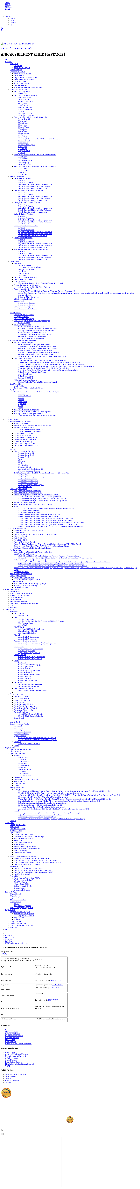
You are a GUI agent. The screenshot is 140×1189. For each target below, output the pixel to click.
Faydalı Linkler (15, 876)
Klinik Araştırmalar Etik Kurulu (25, 451)
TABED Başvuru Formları (27, 479)
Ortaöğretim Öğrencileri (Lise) (24, 554)
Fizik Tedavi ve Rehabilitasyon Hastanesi (28, 87)
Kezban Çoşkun (24, 765)
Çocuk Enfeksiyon (24, 678)
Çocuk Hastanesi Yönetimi (23, 238)
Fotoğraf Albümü (20, 783)
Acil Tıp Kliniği (19, 613)
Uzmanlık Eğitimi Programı (23, 433)
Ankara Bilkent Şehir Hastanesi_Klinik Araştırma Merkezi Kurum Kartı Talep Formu (47, 524)
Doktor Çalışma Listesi (17, 825)
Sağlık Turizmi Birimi (17, 753)
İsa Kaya (21, 135)
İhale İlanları (22, 271)
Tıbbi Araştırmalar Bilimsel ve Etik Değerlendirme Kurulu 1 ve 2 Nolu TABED (41, 473)
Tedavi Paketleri (15, 752)
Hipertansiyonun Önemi (22, 852)
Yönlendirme (9, 823)
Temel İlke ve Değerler (22, 68)
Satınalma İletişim (24, 265)
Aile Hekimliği (19, 627)
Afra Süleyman (23, 773)
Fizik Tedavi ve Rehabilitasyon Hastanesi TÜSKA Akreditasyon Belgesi (43, 356)
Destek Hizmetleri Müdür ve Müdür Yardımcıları (35, 186)
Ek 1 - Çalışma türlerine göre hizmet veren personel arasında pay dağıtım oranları (46, 508)
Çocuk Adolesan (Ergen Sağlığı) (29, 665)
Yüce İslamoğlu (23, 761)
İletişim (20, 408)
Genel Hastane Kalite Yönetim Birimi (31, 327)
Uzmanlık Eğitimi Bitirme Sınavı (25, 437)
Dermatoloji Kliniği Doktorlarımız (30, 684)
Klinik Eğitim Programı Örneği (24, 443)
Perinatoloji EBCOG (25, 378)
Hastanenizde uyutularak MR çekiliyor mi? (29, 868)
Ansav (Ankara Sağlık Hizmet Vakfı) (27, 878)
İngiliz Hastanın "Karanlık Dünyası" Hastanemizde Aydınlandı (40, 815)
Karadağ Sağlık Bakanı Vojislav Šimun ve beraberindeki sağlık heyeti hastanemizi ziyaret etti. (50, 793)
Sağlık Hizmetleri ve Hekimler (20, 750)
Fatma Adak (22, 131)
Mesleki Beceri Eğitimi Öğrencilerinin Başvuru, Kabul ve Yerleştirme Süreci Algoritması (48, 556)
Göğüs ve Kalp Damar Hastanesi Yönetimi (29, 190)
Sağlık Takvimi (19, 918)
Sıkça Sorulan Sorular (21, 572)
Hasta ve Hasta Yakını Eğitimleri (25, 542)
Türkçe (7, 3)
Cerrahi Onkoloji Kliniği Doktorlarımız (31, 657)
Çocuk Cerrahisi (24, 668)
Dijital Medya (10, 910)
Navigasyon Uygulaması (22, 906)
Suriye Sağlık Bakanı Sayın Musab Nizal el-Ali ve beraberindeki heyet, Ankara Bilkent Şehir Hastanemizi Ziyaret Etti (59, 801)
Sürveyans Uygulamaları (22, 732)
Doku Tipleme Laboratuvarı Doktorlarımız (33, 690)
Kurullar (21, 398)
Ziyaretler (17, 789)
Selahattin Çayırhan (25, 164)
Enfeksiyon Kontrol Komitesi (20, 724)
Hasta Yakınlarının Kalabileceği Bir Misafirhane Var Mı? (33, 872)
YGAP (12, 605)
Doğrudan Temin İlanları (26, 269)
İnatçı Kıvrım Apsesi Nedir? (23, 835)
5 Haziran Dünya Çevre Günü (28, 297)
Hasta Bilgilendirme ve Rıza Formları (27, 864)
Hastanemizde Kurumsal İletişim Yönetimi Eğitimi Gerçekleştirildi (41, 283)
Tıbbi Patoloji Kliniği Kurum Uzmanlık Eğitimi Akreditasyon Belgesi (42, 360)
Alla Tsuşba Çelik (24, 775)
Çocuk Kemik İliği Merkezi (23, 704)
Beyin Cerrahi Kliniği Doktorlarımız (30, 649)
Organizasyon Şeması (17, 72)
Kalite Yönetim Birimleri (22, 325)
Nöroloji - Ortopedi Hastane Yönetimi (27, 202)
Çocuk (16, 661)
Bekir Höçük (22, 172)
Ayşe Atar (21, 153)
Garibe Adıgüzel (24, 141)
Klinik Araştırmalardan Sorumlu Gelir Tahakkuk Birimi (33, 504)
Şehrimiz (13, 821)
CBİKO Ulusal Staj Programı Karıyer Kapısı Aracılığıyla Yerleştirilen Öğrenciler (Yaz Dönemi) (51, 564)
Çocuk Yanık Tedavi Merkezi (24, 710)
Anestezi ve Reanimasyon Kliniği (25, 641)
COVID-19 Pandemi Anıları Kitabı (22, 925)
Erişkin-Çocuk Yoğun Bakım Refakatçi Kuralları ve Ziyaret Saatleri (37, 862)
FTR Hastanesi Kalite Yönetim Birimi (31, 338)
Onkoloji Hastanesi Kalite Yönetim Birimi (32, 336)
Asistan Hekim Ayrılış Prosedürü (29, 431)
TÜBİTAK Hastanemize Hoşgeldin (26, 410)
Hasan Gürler (23, 123)
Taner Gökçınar (23, 99)
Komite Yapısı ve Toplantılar (24, 730)
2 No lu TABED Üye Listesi (28, 483)
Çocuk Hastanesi (20, 81)
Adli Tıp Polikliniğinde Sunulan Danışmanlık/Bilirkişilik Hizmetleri (41, 621)
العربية (7, 9)
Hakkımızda (18, 66)
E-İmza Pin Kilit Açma (22, 890)
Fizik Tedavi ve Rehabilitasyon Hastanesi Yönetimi (31, 249)
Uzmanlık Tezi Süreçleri (22, 435)
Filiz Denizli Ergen (25, 97)
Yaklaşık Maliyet (24, 273)
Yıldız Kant (22, 129)
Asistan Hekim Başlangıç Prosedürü (30, 429)
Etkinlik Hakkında (24, 396)
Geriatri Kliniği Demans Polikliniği (30, 714)
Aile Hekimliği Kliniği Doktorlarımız (31, 629)
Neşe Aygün (22, 767)
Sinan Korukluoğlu (25, 107)
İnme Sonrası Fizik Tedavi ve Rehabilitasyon (29, 837)
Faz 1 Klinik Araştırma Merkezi (25, 502)
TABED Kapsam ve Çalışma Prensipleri (32, 477)
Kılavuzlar (22, 461)
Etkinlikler (17, 742)
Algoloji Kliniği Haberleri (27, 639)
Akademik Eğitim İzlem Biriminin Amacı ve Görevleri (33, 425)
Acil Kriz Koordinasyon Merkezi (25, 277)
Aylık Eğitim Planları (21, 540)
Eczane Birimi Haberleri (26, 305)
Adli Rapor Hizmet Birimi (23, 279)
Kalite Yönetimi (15, 313)
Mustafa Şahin (23, 121)
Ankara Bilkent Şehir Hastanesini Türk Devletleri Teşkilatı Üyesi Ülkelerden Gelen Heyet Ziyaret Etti (53, 809)
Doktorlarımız (23, 615)
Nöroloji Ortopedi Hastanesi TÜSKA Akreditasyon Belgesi (38, 352)
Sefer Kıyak (22, 147)
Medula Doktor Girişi (21, 884)
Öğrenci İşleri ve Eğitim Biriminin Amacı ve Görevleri (33, 552)
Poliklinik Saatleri (16, 831)
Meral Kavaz (22, 125)
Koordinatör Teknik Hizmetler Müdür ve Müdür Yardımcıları (35, 166)
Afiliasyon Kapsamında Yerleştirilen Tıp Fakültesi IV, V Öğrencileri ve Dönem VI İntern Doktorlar (52, 566)
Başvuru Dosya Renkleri (26, 453)
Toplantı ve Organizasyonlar (24, 914)
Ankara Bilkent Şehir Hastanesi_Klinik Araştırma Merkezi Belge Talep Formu (45, 520)
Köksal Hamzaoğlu (25, 109)
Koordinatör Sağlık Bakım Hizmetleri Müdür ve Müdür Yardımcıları (37, 139)
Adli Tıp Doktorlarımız (26, 619)
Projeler (12, 390)
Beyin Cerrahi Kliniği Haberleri (29, 653)
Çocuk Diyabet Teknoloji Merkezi (30, 674)
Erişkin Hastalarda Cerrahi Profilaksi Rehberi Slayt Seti (37, 740)
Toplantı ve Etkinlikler (26, 916)
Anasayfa (21, 394)
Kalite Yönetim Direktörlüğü (24, 319)
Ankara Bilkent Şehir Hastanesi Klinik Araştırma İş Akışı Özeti (40, 497)
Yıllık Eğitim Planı (20, 538)
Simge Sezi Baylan (25, 769)
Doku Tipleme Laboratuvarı (23, 688)
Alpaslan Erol (23, 111)
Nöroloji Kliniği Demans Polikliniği (30, 716)
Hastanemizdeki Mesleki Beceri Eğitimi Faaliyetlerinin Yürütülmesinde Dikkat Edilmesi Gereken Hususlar (55, 558)
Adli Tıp (17, 617)
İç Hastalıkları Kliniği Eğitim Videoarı (27, 580)
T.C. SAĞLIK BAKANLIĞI (16, 48)
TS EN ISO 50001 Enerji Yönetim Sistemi (28, 388)
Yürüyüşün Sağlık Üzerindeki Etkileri (27, 848)
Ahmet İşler (22, 157)
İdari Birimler (14, 261)
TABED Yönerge (24, 475)
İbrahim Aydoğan (24, 163)
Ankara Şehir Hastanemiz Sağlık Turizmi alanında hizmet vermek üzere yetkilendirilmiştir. (49, 813)
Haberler (17, 811)
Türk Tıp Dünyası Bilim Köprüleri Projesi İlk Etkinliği (37, 416)
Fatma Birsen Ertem (25, 161)
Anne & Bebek (15, 722)
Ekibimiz (17, 755)
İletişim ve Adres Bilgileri (23, 441)
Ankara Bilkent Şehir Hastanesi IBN (31, 469)
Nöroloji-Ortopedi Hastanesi (24, 79)
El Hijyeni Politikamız (21, 317)
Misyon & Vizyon (16, 70)
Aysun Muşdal (23, 159)
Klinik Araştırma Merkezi (18, 489)
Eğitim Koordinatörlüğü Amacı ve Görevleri (29, 530)
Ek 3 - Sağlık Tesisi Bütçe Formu (29, 512)
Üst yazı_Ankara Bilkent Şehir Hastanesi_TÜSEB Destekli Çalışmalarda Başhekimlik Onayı (50, 526)
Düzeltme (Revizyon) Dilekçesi (29, 471)
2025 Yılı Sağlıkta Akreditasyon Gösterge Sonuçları (32, 321)
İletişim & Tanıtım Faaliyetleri (20, 912)
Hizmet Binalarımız (12, 589)
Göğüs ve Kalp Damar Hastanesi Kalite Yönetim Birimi (37, 329)
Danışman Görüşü (24, 467)
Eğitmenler (22, 404)
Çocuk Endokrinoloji (25, 676)
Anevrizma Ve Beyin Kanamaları (25, 846)
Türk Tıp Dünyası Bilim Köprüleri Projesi (28, 414)
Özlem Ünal (22, 103)
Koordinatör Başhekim (22, 91)
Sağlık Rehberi (15, 833)
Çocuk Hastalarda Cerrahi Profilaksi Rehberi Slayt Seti (37, 738)
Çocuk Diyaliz (19, 702)
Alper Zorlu (22, 168)
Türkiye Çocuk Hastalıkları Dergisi (26, 585)
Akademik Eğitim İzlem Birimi (20, 421)
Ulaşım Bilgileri (15, 898)
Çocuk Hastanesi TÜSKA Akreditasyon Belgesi (35, 350)
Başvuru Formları (24, 457)
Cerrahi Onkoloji (20, 655)
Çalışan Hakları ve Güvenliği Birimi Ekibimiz (34, 287)
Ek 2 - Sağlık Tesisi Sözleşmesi (29, 510)
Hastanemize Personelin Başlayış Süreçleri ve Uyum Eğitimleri (35, 534)
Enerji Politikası (19, 386)
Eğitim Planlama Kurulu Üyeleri (25, 439)
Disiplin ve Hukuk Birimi (23, 299)
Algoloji (17, 635)
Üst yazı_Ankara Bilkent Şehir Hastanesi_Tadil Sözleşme (38, 516)
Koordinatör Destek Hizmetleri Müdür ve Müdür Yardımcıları (35, 155)
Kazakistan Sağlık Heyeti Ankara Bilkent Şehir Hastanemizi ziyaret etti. (43, 797)
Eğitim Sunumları (20, 736)
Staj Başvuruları (15, 550)
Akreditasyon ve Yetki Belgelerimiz (26, 779)
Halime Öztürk (23, 133)
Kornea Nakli (18, 840)
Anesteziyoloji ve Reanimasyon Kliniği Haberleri (35, 645)
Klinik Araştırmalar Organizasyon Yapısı (28, 493)
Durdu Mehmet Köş (25, 113)
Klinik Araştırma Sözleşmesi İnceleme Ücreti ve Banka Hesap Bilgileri (42, 500)
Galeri (20, 406)
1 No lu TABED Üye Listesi (28, 481)
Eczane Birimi (19, 301)
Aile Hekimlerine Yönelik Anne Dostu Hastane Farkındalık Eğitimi (37, 392)
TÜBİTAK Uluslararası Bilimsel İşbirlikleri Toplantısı (32, 412)
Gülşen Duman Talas (25, 101)
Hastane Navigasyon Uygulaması (21, 908)
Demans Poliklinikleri (21, 712)
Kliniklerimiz (14, 611)
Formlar (16, 506)
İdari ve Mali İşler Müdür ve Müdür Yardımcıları (30, 117)
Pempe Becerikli (24, 151)
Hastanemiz (14, 64)
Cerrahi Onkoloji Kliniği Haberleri (30, 659)
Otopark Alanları (15, 902)
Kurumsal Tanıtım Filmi (18, 923)
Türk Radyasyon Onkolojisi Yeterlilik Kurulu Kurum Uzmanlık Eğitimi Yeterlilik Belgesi (49, 362)
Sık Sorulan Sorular (16, 866)
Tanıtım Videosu (19, 781)
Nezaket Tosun (23, 127)
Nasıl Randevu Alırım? (17, 829)
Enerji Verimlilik (15, 384)
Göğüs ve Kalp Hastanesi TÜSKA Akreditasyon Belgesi (38, 348)
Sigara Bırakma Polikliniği (27, 631)
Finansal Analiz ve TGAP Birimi (25, 309)
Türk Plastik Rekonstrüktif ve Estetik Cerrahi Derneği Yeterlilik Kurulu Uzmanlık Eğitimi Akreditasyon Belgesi (56, 366)
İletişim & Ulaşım (11, 892)
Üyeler (20, 463)
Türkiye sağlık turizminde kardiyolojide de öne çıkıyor (37, 817)
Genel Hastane (19, 76)
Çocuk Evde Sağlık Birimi (27, 680)
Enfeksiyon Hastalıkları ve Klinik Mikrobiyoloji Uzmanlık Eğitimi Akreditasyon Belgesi (48, 370)
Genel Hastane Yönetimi (22, 178)
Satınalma (17, 263)
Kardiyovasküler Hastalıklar (23, 838)
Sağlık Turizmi (10, 748)
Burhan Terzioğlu (24, 119)
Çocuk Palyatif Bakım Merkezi (24, 706)
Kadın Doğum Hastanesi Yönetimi (26, 226)
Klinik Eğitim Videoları (18, 576)
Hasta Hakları (14, 827)
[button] (8, 16)
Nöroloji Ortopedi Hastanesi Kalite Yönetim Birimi (36, 331)
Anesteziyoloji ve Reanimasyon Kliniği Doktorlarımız (37, 643)
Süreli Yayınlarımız (16, 582)
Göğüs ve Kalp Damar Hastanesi (25, 78)
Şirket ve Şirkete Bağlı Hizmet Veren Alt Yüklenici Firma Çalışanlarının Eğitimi (41, 546)
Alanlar (16, 904)
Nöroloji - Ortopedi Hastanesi (20, 595)
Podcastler (13, 927)
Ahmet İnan (22, 174)
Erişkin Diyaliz (19, 718)
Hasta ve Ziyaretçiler (17, 787)
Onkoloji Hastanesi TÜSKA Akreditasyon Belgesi (35, 354)
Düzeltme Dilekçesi (25, 487)
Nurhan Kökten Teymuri (26, 145)
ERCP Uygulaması (20, 850)
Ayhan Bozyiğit (23, 170)
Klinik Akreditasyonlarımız (23, 358)
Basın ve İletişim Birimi (22, 281)
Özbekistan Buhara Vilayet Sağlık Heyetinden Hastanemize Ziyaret (41, 807)
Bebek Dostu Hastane (25, 376)
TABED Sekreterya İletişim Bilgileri (31, 485)
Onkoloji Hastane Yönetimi (23, 214)
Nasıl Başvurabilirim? (25, 623)
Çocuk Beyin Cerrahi (25, 667)
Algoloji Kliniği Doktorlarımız (28, 637)
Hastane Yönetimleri (17, 176)
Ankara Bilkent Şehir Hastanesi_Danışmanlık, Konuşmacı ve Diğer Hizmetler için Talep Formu (51, 522)
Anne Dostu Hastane (25, 374)
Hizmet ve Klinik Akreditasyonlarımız (23, 340)
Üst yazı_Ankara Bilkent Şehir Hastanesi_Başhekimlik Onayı (39, 514)
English (7, 5)
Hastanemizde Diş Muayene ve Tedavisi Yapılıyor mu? (33, 870)
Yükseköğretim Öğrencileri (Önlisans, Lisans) (30, 560)
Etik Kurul (13, 449)
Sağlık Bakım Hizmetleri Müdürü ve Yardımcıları (35, 184)
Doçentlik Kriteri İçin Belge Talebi (26, 445)
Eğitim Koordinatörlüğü (22, 307)
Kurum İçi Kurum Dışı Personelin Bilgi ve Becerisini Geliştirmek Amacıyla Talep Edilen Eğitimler (48, 544)
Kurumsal (8, 62)
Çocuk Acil (22, 663)
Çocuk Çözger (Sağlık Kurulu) (29, 670)
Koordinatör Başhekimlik (23, 74)
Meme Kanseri (19, 844)
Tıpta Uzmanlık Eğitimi (22, 423)
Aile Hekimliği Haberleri (27, 633)
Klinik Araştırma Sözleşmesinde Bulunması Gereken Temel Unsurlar (42, 499)
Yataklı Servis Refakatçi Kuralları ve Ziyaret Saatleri (32, 858)
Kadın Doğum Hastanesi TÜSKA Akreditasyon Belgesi (37, 346)
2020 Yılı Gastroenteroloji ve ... (16, 943)
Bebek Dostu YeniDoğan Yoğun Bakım (32, 372)
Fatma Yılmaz (23, 143)
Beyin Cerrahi (19, 647)
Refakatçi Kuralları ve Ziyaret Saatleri (23, 856)
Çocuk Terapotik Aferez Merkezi (25, 708)
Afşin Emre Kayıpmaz (26, 115)
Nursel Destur (23, 763)
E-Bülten (17, 920)
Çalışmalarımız (19, 728)
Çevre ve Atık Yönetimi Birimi (24, 289)
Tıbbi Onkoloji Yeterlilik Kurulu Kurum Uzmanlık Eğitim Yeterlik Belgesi (43, 368)
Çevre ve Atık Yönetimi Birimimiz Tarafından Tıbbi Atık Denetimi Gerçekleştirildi (46, 291)
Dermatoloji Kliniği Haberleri (28, 686)
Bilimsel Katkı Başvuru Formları (21, 574)
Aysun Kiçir (22, 149)
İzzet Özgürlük (23, 105)
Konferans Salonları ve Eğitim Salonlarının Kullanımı (32, 548)
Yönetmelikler (23, 465)
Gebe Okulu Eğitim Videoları (24, 578)
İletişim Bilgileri (15, 894)
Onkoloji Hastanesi (20, 85)
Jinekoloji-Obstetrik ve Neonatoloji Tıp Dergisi (30, 584)
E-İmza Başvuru (19, 888)
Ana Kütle (13, 607)
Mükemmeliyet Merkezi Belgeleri (25, 380)
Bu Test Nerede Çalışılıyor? (23, 880)
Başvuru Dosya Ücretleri (27, 455)
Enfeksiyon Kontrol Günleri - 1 (29, 744)
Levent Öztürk (23, 93)
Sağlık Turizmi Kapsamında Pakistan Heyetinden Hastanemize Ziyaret (42, 803)
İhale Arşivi (22, 275)
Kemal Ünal (22, 137)
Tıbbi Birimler (10, 609)
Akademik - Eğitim (11, 419)
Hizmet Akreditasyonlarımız (23, 342)
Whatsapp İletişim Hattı (18, 900)
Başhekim (21, 180)
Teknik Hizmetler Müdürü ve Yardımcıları (32, 188)
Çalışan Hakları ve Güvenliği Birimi (26, 285)
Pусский (8, 7)
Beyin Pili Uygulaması (22, 700)
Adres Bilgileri (23, 625)
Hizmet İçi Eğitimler (21, 536)
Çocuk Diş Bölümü (25, 672)
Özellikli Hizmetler (16, 694)
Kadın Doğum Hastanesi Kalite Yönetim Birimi (34, 334)
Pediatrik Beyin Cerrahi (26, 651)
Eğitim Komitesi (19, 532)
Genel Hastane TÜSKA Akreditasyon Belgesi (34, 344)
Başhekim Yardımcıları (26, 182)
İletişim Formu (15, 896)
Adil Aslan (22, 771)
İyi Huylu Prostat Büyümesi (23, 842)
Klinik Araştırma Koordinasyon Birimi (27, 491)
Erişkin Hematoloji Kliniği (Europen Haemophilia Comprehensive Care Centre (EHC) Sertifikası (51, 364)
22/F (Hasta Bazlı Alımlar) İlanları (30, 267)
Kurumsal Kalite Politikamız (24, 315)
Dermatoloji (18, 682)
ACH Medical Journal (21, 587)
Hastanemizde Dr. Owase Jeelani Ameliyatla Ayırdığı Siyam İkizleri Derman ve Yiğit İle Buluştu (51, 819)
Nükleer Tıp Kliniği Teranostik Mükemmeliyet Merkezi (37, 382)
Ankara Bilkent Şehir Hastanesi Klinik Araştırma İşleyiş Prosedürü (37, 495)
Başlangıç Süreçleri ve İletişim (24, 427)
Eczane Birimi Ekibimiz (26, 303)
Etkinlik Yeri (22, 402)
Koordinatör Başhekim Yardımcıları (26, 95)
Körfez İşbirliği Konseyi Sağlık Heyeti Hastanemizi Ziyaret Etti (40, 805)
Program (21, 400)
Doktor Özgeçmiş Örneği (23, 886)
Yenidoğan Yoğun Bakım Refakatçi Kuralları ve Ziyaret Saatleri (36, 860)
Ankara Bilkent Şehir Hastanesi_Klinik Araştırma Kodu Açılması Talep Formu (45, 518)
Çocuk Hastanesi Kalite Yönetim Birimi (32, 332)
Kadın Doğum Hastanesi (22, 83)
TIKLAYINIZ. (56, 980)
